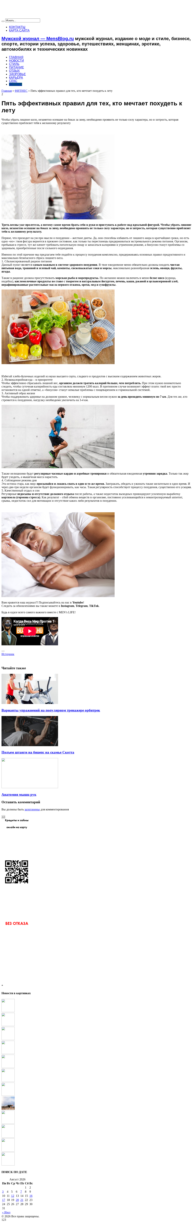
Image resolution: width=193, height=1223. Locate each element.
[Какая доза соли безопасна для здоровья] (8, 1080)
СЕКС (13, 81)
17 (3, 1200)
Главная (7, 90)
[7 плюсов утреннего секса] (8, 1039)
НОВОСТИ (16, 60)
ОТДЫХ (14, 70)
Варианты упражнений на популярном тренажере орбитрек (51, 710)
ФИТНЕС (15, 84)
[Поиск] (3, 21)
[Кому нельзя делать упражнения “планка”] (8, 1108)
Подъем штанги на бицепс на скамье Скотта (38, 752)
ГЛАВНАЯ (16, 57)
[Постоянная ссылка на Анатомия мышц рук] (30, 787)
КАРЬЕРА (16, 77)
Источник (8, 654)
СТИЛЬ (14, 64)
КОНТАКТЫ (17, 27)
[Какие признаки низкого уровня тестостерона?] (8, 1053)
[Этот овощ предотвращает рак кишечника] (8, 1025)
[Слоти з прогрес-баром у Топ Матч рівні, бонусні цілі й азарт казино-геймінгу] (8, 1122)
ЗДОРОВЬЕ (17, 74)
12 (12, 1195)
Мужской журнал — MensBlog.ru (38, 38)
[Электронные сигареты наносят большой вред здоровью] (8, 1136)
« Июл (6, 1212)
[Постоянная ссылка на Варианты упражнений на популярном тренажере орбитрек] (30, 703)
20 (17, 1200)
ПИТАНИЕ (16, 67)
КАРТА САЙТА (19, 30)
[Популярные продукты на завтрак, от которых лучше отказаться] (8, 1164)
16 (30, 1195)
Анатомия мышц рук (19, 794)
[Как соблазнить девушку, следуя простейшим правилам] (8, 1011)
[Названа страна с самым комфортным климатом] (8, 1066)
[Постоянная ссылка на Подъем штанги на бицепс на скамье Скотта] (30, 745)
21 (21, 1200)
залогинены (32, 809)
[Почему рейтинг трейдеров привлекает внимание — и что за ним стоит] (8, 1094)
